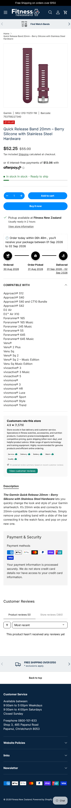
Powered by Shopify (42, 799)
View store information (21, 226)
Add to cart (47, 195)
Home (6, 33)
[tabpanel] (35, 509)
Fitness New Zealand (21, 799)
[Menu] (5, 12)
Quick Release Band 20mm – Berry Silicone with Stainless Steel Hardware (34, 37)
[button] (65, 12)
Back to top (35, 677)
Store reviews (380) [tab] (51, 614)
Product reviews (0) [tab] (19, 614)
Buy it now (35, 206)
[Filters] (7, 625)
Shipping (24, 154)
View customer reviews (22, 470)
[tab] (11, 486)
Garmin (7, 113)
